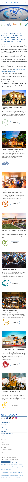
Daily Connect (4, 431)
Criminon (10, 472)
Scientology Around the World (7, 433)
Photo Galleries (6, 442)
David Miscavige (20, 466)
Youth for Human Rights (5, 475)
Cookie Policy (5, 478)
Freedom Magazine (19, 470)
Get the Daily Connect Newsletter (9, 457)
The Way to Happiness (4, 472)
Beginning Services (5, 426)
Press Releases (6, 441)
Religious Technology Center (6, 467)
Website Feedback (6, 451)
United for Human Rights (17, 473)
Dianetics (8, 464)
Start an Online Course (16, 467)
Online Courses (4, 424)
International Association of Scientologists (8, 470)
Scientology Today (5, 429)
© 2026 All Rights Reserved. (12, 477)
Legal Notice (16, 478)
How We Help (4, 435)
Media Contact (6, 444)
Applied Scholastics (21, 472)
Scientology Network (14, 464)
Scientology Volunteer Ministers (6, 469)
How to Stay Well (4, 437)
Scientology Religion (22, 464)
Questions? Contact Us (7, 449)
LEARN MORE (15, 122)
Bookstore (3, 427)
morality (16, 69)
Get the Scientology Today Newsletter (10, 459)
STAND (25, 470)
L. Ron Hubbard (3, 464)
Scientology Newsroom (13, 466)
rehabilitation (11, 71)
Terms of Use (11, 478)
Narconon (15, 472)
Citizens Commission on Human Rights (16, 475)
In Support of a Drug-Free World (6, 473)
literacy (20, 69)
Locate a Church (6, 452)
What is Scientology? (5, 422)
